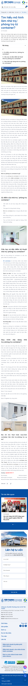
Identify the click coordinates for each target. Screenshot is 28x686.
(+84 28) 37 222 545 (7, 612)
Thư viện (4, 636)
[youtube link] (23, 626)
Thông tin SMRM (6, 681)
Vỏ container (6, 261)
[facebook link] (7, 483)
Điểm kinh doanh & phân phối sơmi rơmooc (12, 645)
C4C (3, 678)
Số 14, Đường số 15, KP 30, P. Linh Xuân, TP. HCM (12, 610)
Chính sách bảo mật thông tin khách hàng (13, 675)
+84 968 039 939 (9, 616)
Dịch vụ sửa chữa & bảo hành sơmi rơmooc (12, 655)
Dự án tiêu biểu (6, 633)
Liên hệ (3, 639)
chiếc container (15, 178)
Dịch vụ (3, 630)
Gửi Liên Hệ (14, 592)
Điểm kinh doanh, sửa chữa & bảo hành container (14, 650)
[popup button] (25, 680)
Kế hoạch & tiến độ (7, 684)
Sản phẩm (4, 626)
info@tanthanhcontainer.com (11, 618)
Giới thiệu (4, 623)
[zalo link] (26, 626)
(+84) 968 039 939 (18, 555)
